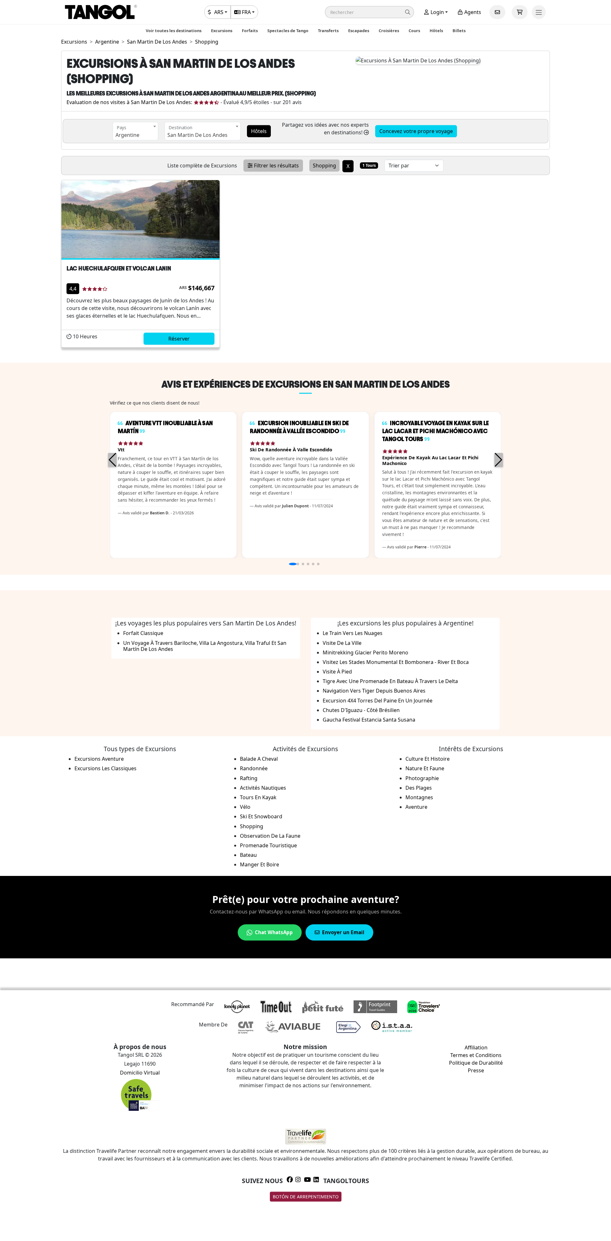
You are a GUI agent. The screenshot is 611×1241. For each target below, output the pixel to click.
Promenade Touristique (268, 845)
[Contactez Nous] (497, 12)
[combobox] (135, 131)
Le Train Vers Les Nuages (353, 633)
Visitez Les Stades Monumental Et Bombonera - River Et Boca (396, 662)
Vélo (245, 806)
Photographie (422, 778)
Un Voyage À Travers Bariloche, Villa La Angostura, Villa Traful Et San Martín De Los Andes (204, 645)
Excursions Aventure (99, 758)
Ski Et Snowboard (261, 816)
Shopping (251, 826)
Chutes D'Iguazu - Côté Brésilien (361, 710)
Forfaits (250, 30)
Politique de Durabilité (476, 1062)
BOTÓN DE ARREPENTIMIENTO (306, 1197)
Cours (414, 30)
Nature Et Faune (424, 768)
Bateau (248, 854)
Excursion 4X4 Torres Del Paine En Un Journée (377, 700)
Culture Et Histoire (427, 758)
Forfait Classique (143, 633)
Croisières (389, 30)
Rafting (248, 778)
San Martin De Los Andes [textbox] (197, 134)
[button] (369, 12)
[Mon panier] (520, 12)
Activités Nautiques (263, 787)
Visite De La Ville (342, 642)
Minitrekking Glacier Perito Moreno (365, 652)
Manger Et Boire (259, 864)
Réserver (179, 338)
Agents (472, 12)
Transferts (328, 30)
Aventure (416, 806)
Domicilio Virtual (140, 1072)
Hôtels (436, 30)
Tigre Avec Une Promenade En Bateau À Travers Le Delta (390, 681)
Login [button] (436, 12)
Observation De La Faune (270, 835)
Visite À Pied (337, 671)
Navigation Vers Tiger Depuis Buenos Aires (374, 690)
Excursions (221, 30)
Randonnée (254, 768)
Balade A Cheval (259, 758)
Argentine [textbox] (127, 134)
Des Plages (418, 787)
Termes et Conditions (476, 1055)
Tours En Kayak (258, 797)
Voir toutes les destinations (173, 30)
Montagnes (419, 797)
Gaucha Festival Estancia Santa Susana (369, 719)
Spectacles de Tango (287, 30)
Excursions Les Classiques (105, 768)
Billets (459, 30)
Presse (476, 1070)
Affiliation (476, 1047)
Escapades (358, 30)
